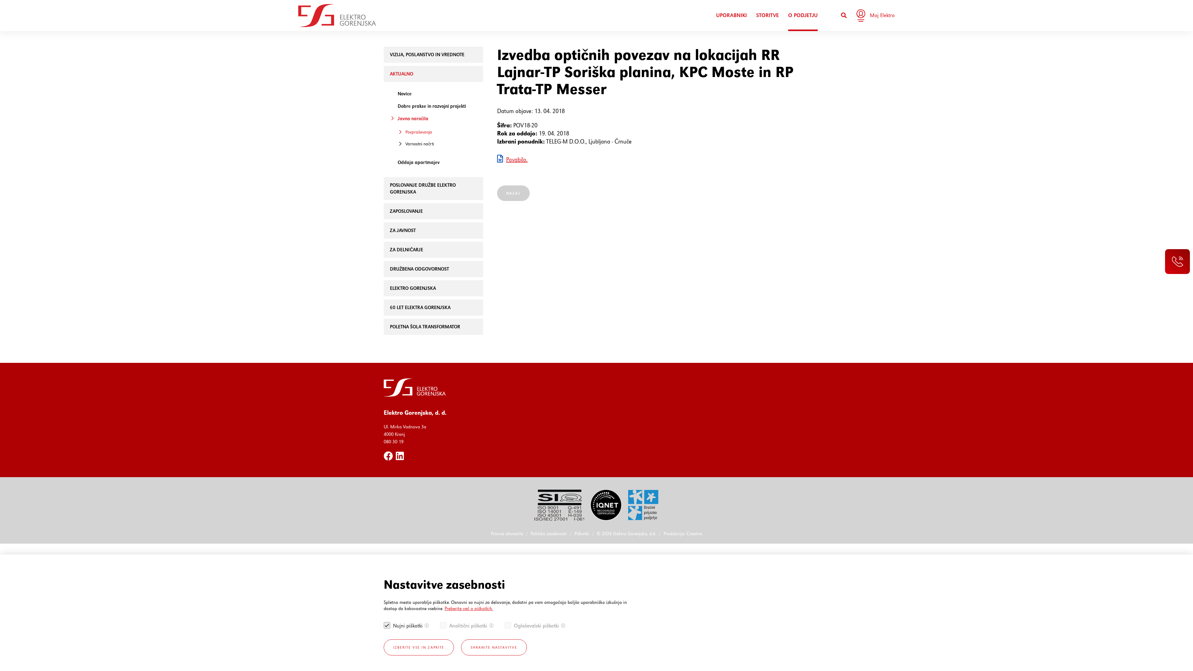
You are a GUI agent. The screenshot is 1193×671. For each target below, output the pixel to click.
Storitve (767, 15)
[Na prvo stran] (337, 15)
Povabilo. (517, 159)
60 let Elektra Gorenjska (420, 307)
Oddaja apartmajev (419, 162)
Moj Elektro (882, 15)
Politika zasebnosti (549, 533)
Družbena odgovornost (419, 269)
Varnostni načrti (419, 144)
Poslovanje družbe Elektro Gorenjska (423, 188)
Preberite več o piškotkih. (469, 608)
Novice (405, 94)
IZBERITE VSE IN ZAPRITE (418, 647)
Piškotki (581, 533)
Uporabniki (731, 15)
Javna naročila (413, 118)
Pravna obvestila (507, 533)
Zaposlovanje (406, 211)
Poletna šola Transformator (425, 327)
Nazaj (513, 193)
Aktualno (401, 74)
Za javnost (403, 230)
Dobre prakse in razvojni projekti (432, 106)
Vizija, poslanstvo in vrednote (427, 54)
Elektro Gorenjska (413, 288)
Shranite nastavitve (494, 647)
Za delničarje (406, 250)
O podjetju (803, 15)
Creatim (694, 533)
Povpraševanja (418, 132)
